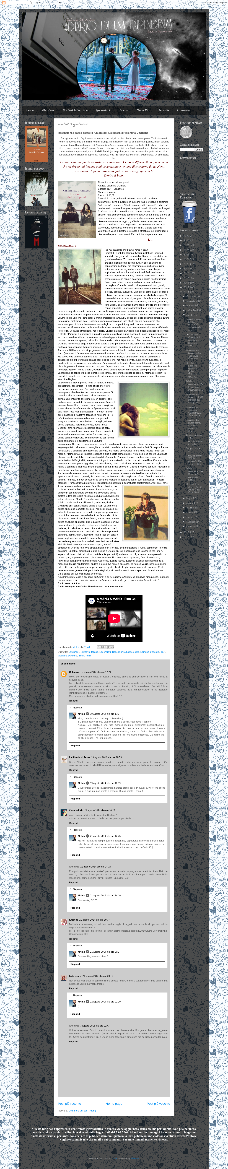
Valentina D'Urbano (67, 655)
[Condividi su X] (106, 647)
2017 (187, 278)
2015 (187, 287)
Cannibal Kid (76, 810)
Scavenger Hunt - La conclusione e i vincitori (194, 439)
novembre (191, 301)
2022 (187, 254)
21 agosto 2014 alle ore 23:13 (97, 976)
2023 (187, 250)
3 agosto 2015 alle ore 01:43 (95, 1025)
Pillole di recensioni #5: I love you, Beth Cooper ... (194, 385)
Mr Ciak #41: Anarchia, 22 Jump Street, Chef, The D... (193, 488)
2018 (187, 273)
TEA (163, 652)
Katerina (73, 919)
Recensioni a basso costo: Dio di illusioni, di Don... (193, 425)
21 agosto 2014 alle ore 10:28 (99, 810)
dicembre (191, 296)
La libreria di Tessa (79, 757)
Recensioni (103, 110)
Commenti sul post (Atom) (82, 1110)
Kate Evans (75, 976)
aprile (189, 512)
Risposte (77, 707)
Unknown (74, 672)
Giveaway (183, 110)
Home (30, 110)
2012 (187, 537)
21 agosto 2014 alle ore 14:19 (105, 895)
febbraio (191, 521)
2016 (187, 282)
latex (114, 1158)
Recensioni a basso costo (125, 652)
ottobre (190, 305)
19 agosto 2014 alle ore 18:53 (106, 757)
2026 (187, 236)
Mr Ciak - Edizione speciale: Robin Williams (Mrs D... (192, 370)
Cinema (123, 110)
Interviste (162, 110)
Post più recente (69, 1103)
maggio (190, 507)
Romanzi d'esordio (149, 652)
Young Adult (85, 655)
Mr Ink (81, 714)
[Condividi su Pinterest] (112, 647)
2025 (187, 240)
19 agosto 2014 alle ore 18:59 (105, 783)
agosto (190, 315)
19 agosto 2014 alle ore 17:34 (105, 714)
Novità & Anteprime (75, 110)
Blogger (135, 1158)
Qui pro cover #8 (193, 450)
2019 (187, 268)
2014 (187, 292)
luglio (189, 498)
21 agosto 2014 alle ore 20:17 (105, 951)
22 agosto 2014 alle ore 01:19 (105, 1001)
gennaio (190, 526)
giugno (190, 503)
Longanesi (74, 652)
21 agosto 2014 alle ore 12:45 (105, 836)
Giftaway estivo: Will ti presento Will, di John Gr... (194, 460)
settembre (191, 310)
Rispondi (73, 700)
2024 (187, 245)
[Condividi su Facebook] (109, 647)
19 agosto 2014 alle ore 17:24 (96, 672)
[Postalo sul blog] (102, 647)
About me (48, 110)
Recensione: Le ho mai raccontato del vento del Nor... (194, 324)
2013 (187, 532)
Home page (114, 1103)
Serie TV (142, 110)
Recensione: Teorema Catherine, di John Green (193, 411)
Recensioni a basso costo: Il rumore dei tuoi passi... (194, 398)
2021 (187, 259)
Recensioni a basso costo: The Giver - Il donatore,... (194, 354)
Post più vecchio (158, 1103)
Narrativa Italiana (89, 652)
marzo (190, 517)
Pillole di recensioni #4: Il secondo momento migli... (194, 474)
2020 (187, 264)
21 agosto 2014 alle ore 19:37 (94, 919)
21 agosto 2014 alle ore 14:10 (95, 866)
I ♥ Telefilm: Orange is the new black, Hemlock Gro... (194, 340)
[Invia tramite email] (99, 647)
